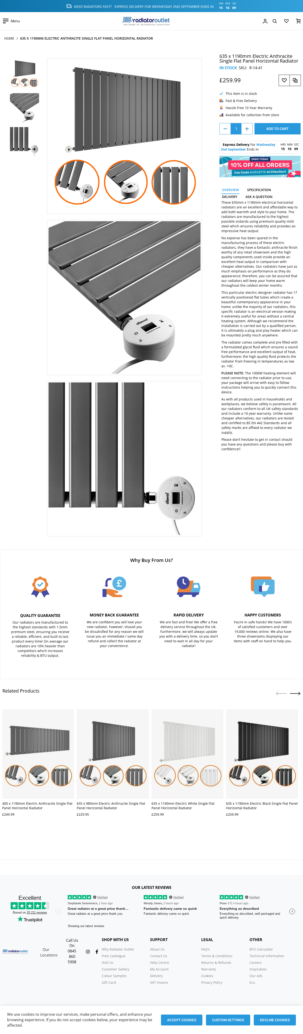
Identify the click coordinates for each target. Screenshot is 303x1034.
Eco (252, 982)
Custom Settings (228, 1020)
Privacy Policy (211, 982)
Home (9, 38)
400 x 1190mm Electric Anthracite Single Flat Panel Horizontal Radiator (37, 805)
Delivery (156, 976)
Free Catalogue (113, 956)
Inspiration (258, 969)
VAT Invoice (159, 982)
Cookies (207, 976)
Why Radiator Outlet (118, 949)
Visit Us (107, 962)
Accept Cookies (181, 1020)
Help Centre (159, 962)
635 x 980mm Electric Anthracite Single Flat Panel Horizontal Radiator (111, 805)
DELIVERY (229, 196)
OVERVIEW (230, 190)
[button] (295, 693)
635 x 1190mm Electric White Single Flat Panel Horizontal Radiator (183, 805)
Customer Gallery (115, 969)
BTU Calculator (261, 949)
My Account (159, 969)
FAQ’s (205, 949)
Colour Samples (114, 976)
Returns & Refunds (216, 962)
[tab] (230, 190)
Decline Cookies (275, 1020)
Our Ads (256, 976)
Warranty (208, 969)
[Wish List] (286, 22)
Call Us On (72, 943)
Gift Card (109, 982)
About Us (157, 949)
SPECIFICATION (259, 190)
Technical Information (267, 956)
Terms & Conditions (216, 956)
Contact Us (158, 956)
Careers (256, 962)
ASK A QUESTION (258, 196)
